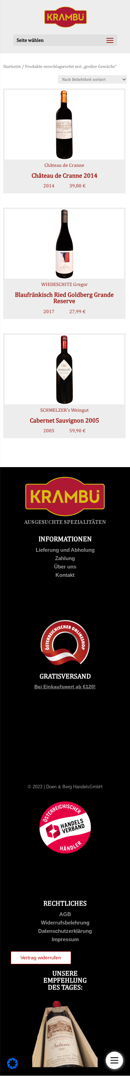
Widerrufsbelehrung (65, 923)
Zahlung (65, 558)
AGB (65, 914)
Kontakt (65, 575)
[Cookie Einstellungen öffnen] (12, 1067)
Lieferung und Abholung (65, 550)
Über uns (65, 567)
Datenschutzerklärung (65, 931)
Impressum (65, 939)
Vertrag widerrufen (40, 957)
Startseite (12, 66)
